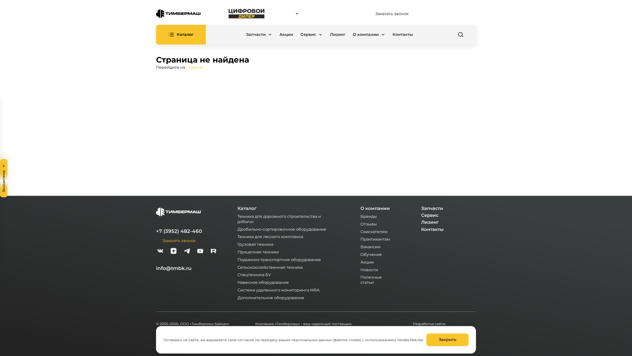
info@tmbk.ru (174, 268)
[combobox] (320, 13)
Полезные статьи (371, 279)
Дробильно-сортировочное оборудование (281, 229)
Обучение (371, 254)
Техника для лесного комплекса (270, 236)
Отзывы (368, 223)
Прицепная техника (258, 251)
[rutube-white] (214, 251)
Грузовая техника (255, 244)
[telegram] (187, 251)
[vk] (160, 251)
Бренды (368, 216)
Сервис (429, 215)
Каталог (247, 208)
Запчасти (432, 208)
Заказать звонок (392, 13)
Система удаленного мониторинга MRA (278, 289)
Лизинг (337, 34)
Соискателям (374, 231)
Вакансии (370, 246)
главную (194, 67)
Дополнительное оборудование (270, 297)
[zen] (174, 251)
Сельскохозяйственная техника (270, 267)
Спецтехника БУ (254, 274)
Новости (369, 269)
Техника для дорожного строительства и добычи (279, 219)
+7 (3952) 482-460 (179, 231)
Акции (286, 34)
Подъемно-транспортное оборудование (279, 259)
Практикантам (375, 239)
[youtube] (200, 251)
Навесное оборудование (263, 282)
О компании (375, 208)
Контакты (403, 34)
